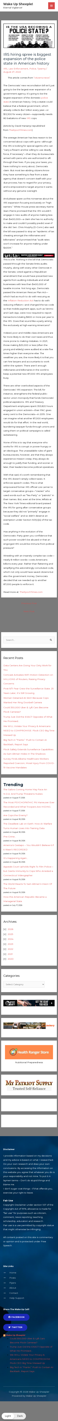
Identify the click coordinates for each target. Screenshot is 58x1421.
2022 (10, 949)
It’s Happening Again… (15, 858)
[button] (14, 1416)
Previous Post (29, 603)
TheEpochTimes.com (20, 130)
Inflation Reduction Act (20, 300)
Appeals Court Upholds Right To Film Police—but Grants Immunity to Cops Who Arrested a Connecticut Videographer (28, 871)
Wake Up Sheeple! (18, 4)
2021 (10, 954)
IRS (5, 68)
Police (32, 68)
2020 (11, 959)
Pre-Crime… (9, 836)
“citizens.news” (41, 77)
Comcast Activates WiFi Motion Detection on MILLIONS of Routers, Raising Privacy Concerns (28, 679)
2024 (10, 939)
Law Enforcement (18, 68)
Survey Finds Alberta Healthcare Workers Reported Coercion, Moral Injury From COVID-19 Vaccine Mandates (28, 763)
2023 (10, 944)
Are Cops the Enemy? (15, 815)
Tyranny (41, 68)
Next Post (28, 611)
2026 (10, 929)
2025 (10, 934)
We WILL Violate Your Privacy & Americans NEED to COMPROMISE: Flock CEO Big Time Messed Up (28, 730)
